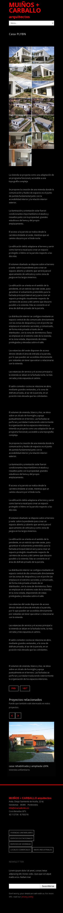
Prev (13, 688)
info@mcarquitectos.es (19, 808)
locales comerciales (20, 849)
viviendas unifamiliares (21, 832)
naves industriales (43, 849)
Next (25, 688)
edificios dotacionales (21, 838)
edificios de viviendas (20, 844)
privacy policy (27, 896)
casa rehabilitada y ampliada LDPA (28, 766)
